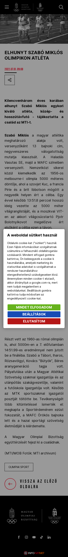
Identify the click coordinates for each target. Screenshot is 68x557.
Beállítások (34, 314)
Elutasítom (34, 321)
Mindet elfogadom (34, 307)
